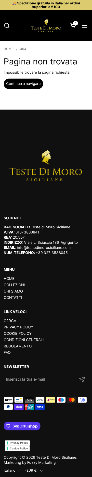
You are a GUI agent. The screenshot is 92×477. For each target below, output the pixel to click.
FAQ (7, 352)
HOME (9, 278)
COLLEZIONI (14, 285)
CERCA (10, 320)
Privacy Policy (19, 443)
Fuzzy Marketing (41, 462)
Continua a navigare (23, 83)
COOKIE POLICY (18, 333)
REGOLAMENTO (18, 346)
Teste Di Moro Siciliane (56, 457)
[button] (7, 25)
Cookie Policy (19, 448)
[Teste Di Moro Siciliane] (46, 25)
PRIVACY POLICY (18, 327)
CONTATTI (13, 297)
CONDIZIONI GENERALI (24, 339)
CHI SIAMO (13, 291)
